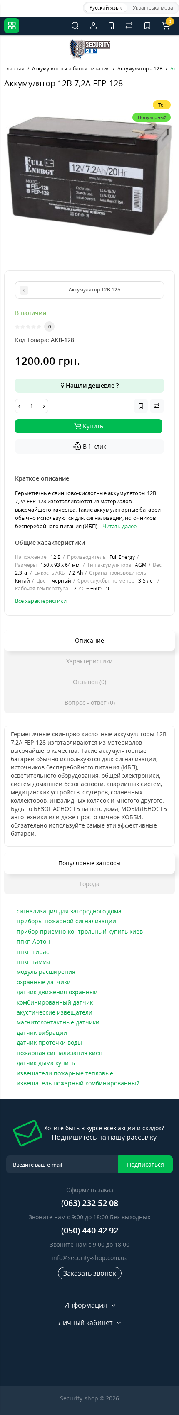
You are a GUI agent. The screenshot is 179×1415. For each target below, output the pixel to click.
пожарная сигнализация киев (59, 1053)
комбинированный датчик (55, 1002)
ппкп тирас (33, 952)
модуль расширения (46, 972)
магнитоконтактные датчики (58, 1022)
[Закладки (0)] (147, 26)
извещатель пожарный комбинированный (78, 1083)
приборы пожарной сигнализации (66, 921)
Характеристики (89, 661)
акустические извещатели (54, 1012)
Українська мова (153, 7)
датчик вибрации (42, 1032)
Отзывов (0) (89, 682)
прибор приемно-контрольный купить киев (80, 931)
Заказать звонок (89, 1273)
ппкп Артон (33, 941)
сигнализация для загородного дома (69, 911)
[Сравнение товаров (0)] (129, 26)
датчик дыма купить (46, 1063)
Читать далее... (121, 526)
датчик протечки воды (49, 1042)
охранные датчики (44, 982)
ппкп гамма (33, 962)
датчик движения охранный (57, 992)
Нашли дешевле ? (91, 385)
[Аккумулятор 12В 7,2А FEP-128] (89, 179)
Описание (89, 640)
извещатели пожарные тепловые (65, 1073)
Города (89, 884)
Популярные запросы (89, 863)
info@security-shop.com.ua (90, 1258)
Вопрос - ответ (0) (90, 702)
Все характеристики (41, 600)
